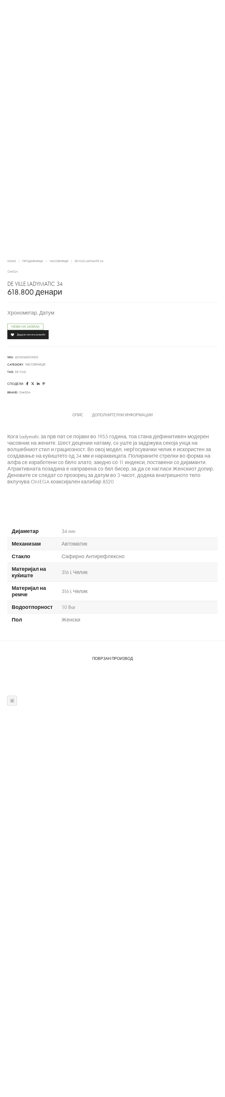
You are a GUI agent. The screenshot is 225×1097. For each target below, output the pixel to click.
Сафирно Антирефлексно (93, 556)
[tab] (77, 415)
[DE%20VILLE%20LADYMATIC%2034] (27, 383)
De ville (20, 372)
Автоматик (74, 544)
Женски (71, 620)
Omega (12, 272)
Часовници (59, 261)
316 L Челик (75, 572)
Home (11, 261)
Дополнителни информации (122, 415)
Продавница (32, 261)
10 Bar (68, 607)
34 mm (68, 531)
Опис (77, 415)
